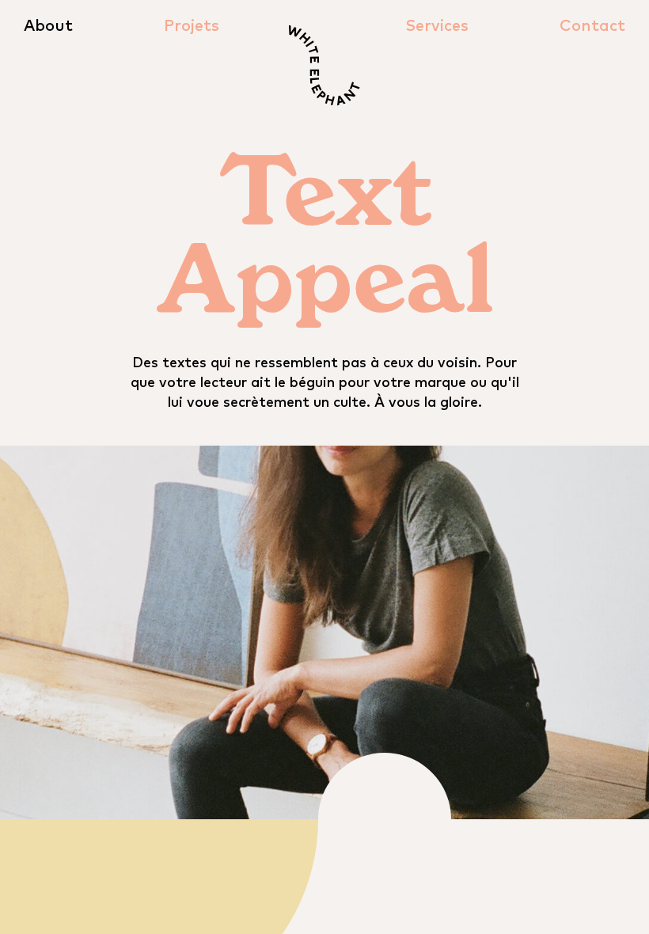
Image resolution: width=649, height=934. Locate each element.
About (48, 26)
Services (437, 26)
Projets (191, 26)
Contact (592, 26)
